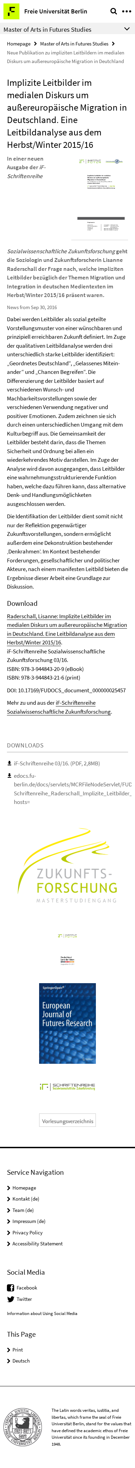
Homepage (18, 43)
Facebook (27, 1287)
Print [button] (17, 1349)
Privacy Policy (27, 1232)
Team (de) (23, 1210)
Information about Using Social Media (42, 1313)
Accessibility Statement (37, 1243)
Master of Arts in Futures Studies (74, 43)
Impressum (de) (29, 1221)
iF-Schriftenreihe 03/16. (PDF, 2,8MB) (57, 763)
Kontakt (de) (25, 1198)
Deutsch (21, 1360)
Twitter (24, 1299)
